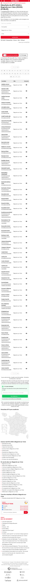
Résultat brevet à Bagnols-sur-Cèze (10, 454)
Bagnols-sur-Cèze (6, 463)
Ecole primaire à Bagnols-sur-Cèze (10, 448)
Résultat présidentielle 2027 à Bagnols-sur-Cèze (13, 498)
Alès (19, 40)
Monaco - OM (5, 527)
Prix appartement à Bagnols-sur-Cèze (11, 488)
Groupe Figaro (26, 564)
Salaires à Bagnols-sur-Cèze (8, 470)
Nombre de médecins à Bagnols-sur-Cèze (12, 484)
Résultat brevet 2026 (7, 445)
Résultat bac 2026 (6, 443)
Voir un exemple (24, 506)
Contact (26, 562)
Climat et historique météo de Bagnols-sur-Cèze (13, 476)
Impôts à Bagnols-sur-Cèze (8, 472)
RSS (11, 563)
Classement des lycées (7, 447)
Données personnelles (22, 563)
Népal (3, 525)
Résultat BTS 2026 (7, 3)
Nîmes (15, 40)
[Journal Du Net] (8, 575)
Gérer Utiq (13, 564)
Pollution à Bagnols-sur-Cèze (9, 481)
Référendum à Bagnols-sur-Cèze (10, 491)
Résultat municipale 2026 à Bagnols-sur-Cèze (13, 490)
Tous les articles (6, 563)
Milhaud (23, 40)
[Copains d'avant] (8, 578)
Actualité (5, 506)
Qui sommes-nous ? (6, 562)
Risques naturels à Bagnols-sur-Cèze (11, 483)
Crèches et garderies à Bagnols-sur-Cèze (11, 467)
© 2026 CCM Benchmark (15, 566)
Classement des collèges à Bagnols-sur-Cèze (13, 469)
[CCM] (22, 572)
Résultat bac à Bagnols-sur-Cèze (10, 452)
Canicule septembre (7, 521)
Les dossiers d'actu (7, 509)
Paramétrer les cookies (6, 564)
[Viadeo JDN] (22, 578)
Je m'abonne (14, 396)
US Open (4, 532)
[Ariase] (8, 580)
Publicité (22, 562)
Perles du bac (5, 450)
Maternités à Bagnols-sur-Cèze (9, 465)
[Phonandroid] (22, 580)
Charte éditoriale (17, 562)
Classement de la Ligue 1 (8, 530)
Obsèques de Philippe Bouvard (9, 523)
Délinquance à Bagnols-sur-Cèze (10, 479)
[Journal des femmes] (8, 572)
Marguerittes (9, 40)
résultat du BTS (5, 11)
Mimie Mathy (5, 528)
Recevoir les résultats (12, 55)
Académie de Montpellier (20, 3)
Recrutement (15, 563)
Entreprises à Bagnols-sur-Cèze (9, 486)
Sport (4, 507)
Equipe (11, 562)
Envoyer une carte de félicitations (10, 459)
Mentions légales (19, 564)
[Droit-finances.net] (22, 575)
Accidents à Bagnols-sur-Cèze (9, 477)
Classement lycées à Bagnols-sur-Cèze (11, 455)
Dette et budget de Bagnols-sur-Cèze (11, 474)
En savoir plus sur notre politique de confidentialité (11, 398)
